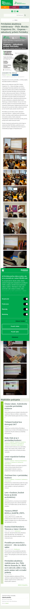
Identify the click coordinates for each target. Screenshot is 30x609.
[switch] (25, 304)
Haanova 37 (17, 442)
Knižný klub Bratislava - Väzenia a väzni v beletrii (15, 527)
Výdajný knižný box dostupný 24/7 (13, 423)
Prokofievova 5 (9, 75)
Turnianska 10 (21, 443)
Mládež (14, 7)
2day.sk (6, 603)
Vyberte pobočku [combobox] (6, 597)
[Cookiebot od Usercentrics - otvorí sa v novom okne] (21, 270)
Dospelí (24, 7)
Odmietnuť (15, 337)
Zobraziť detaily (20, 321)
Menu (15, 20)
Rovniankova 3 (14, 443)
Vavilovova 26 (13, 445)
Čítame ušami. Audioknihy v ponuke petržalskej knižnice (16, 406)
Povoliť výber (15, 331)
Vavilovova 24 (7, 445)
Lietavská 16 (23, 442)
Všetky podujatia (22, 585)
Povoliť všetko (15, 326)
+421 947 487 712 (21, 77)
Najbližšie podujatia (10, 399)
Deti (5, 7)
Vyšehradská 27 (20, 445)
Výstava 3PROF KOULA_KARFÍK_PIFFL (14, 512)
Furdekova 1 (12, 442)
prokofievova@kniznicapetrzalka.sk (9, 77)
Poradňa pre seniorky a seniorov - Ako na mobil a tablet (15, 544)
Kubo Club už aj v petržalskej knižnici (13, 439)
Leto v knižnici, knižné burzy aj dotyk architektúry (14, 494)
